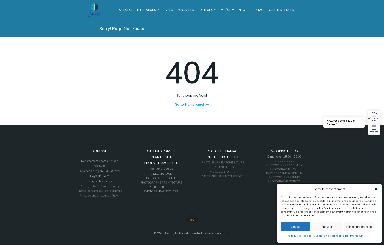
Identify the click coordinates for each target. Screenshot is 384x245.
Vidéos (226, 10)
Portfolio (205, 10)
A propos (126, 10)
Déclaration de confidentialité (330, 235)
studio (226, 233)
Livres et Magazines (179, 10)
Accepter (295, 226)
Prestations (146, 10)
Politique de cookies (299, 235)
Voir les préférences (359, 226)
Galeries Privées (281, 10)
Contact (258, 10)
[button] (376, 189)
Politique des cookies (100, 181)
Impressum (356, 235)
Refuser (327, 226)
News (243, 10)
